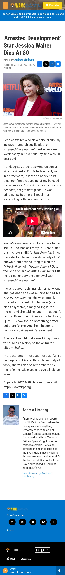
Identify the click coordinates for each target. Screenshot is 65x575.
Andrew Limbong (24, 59)
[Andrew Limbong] (11, 415)
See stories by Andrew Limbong (37, 474)
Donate (54, 5)
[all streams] (60, 570)
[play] (5, 570)
